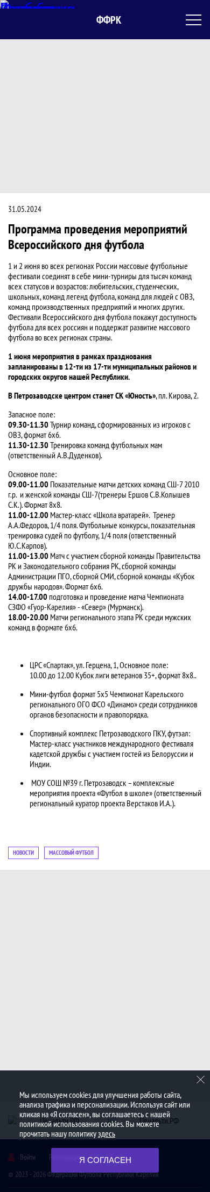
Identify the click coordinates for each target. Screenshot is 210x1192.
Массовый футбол (71, 852)
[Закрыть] (201, 1079)
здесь (106, 1133)
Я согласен (105, 1160)
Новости (23, 852)
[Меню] (194, 20)
